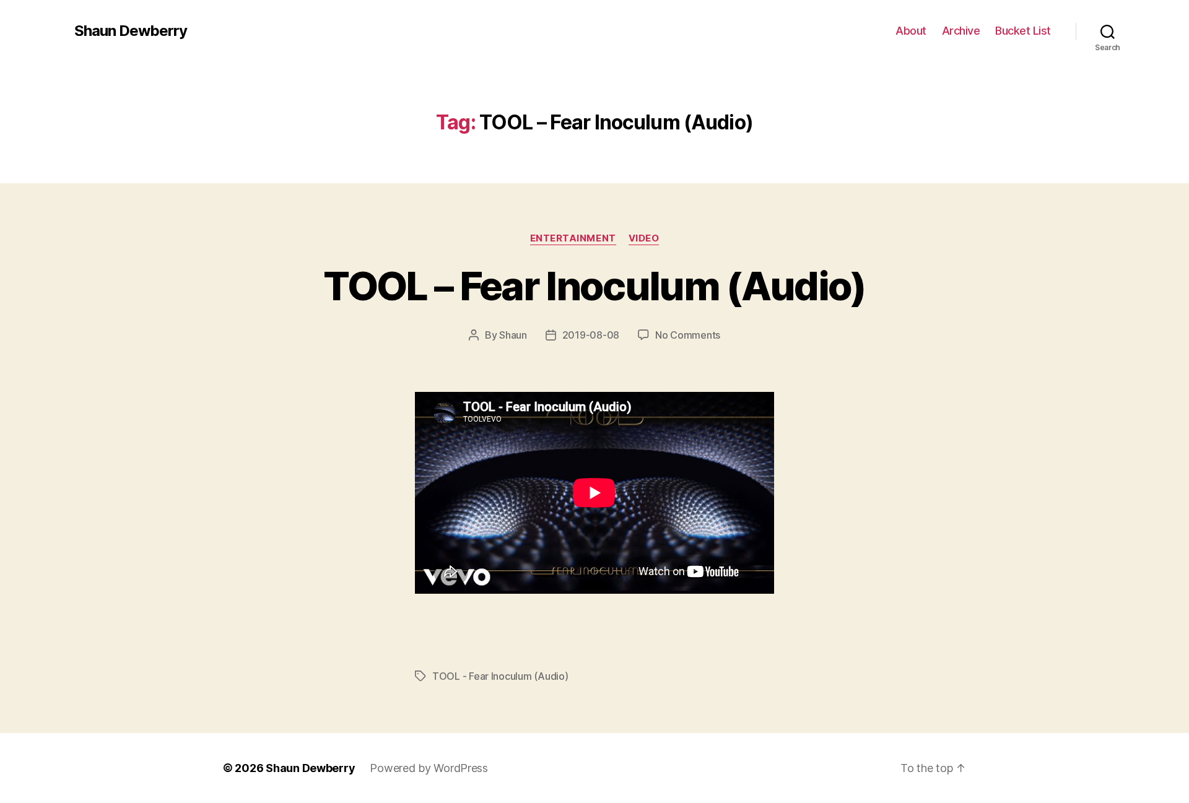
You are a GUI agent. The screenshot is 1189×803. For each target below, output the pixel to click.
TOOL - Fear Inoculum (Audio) (500, 676)
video (644, 238)
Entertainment (573, 238)
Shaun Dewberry (130, 31)
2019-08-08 (590, 335)
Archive (961, 30)
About (910, 30)
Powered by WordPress (429, 768)
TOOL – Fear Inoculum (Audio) (594, 286)
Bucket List (1023, 30)
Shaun (513, 335)
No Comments (687, 335)
